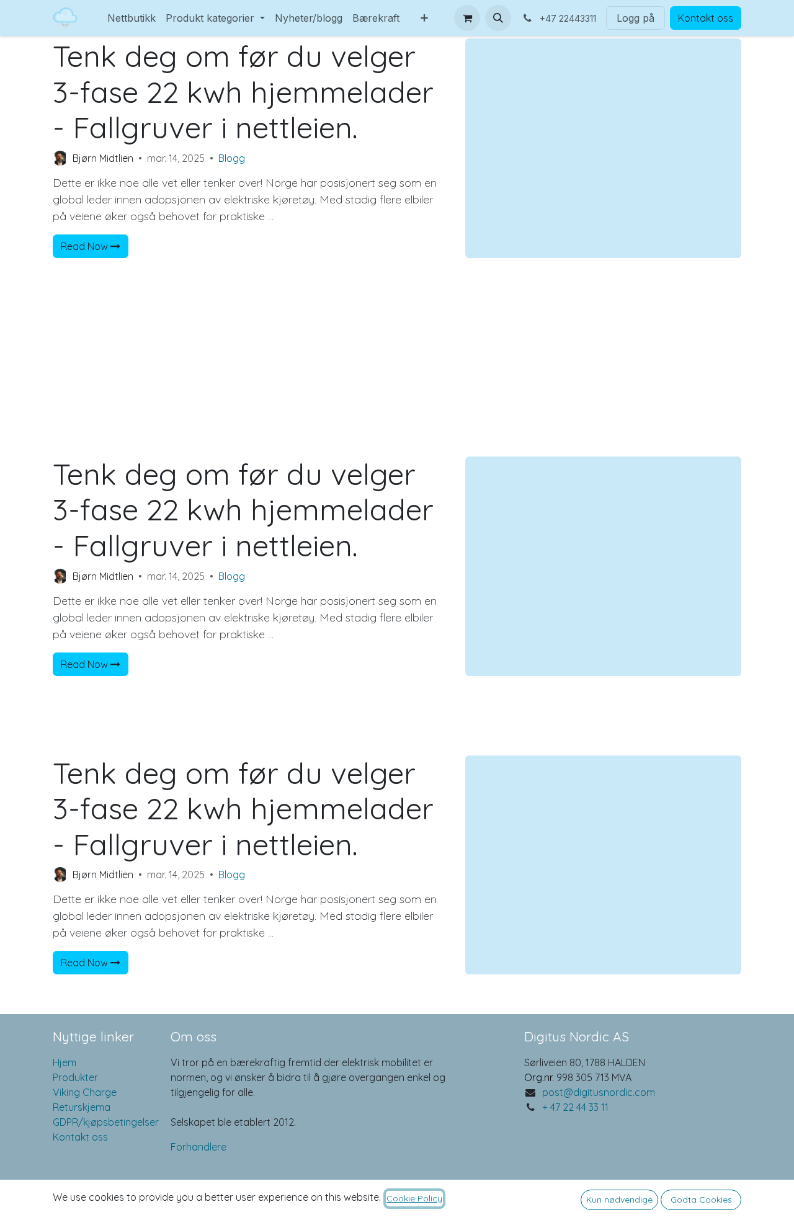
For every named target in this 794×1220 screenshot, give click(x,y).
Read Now (85, 246)
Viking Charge (85, 1092)
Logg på (635, 18)
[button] (498, 18)
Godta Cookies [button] (701, 1199)
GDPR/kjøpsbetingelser (106, 1122)
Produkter (75, 1077)
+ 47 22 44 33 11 (575, 1107)
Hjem (64, 1062)
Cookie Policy (414, 1198)
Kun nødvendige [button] (619, 1199)
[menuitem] (97, 11)
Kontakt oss (705, 18)
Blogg (231, 158)
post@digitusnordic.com (598, 1092)
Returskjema (81, 1107)
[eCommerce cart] (467, 18)
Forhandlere (198, 1147)
